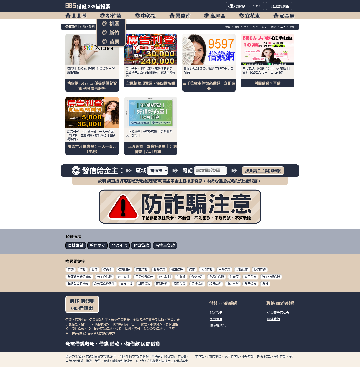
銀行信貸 (215, 284)
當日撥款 (250, 276)
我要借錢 (159, 269)
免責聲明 (216, 319)
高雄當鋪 (126, 284)
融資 (255, 27)
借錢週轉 (124, 269)
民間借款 (206, 269)
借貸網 (181, 276)
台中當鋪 (123, 276)
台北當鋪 (165, 276)
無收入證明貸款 (78, 284)
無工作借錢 (104, 276)
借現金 (107, 269)
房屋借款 (250, 284)
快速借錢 (260, 269)
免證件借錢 (216, 276)
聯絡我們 (273, 319)
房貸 (265, 284)
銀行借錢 (197, 284)
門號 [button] (119, 245)
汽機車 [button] (165, 245)
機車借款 (177, 269)
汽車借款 (142, 269)
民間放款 (162, 284)
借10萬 (234, 276)
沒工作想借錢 (271, 276)
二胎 (282, 27)
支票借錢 (224, 269)
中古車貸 (233, 284)
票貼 (273, 27)
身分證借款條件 (104, 284)
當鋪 (94, 269)
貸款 (292, 27)
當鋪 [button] (76, 245)
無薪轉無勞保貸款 (79, 276)
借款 (237, 27)
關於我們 (216, 313)
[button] (76, 15)
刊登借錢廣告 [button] (279, 6)
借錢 (227, 27)
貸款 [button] (141, 245)
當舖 (264, 27)
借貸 (246, 27)
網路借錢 (179, 284)
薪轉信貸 (242, 269)
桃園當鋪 (144, 284)
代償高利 (197, 276)
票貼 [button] (97, 245)
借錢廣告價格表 (278, 313)
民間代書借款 (144, 276)
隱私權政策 (218, 325)
